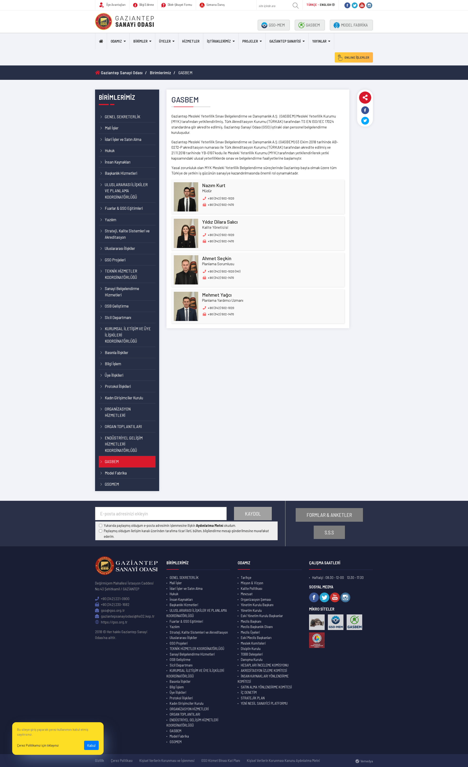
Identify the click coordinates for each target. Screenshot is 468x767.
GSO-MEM (277, 24)
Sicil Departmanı (118, 317)
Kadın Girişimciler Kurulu (124, 397)
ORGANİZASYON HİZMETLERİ (118, 412)
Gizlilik (99, 760)
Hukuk (110, 150)
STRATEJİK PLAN (253, 698)
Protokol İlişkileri (118, 386)
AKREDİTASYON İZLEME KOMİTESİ (264, 670)
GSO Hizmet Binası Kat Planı (220, 760)
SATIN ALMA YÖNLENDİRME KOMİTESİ (266, 687)
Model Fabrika (116, 472)
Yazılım (110, 219)
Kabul (91, 745)
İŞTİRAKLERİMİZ (219, 41)
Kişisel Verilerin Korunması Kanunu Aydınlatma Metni (283, 760)
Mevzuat (247, 594)
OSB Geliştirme (117, 305)
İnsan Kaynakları (117, 161)
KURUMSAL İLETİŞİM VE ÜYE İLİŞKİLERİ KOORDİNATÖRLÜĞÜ (128, 334)
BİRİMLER (140, 41)
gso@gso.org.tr (112, 610)
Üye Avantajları (116, 5)
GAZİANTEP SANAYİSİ (285, 41)
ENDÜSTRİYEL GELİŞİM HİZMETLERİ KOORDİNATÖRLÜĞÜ (124, 444)
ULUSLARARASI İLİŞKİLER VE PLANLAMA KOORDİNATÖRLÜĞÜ (126, 190)
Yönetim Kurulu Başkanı (257, 605)
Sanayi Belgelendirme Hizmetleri (122, 291)
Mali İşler (111, 127)
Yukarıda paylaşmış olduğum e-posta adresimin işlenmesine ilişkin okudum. (170, 525)
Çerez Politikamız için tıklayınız (38, 745)
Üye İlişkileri (114, 375)
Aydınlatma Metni (209, 525)
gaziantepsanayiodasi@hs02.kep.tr (127, 616)
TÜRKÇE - (313, 5)
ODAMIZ (116, 41)
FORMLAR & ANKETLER (329, 515)
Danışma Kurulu (252, 659)
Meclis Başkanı (251, 621)
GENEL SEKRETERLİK (122, 116)
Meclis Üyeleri (250, 632)
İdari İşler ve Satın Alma (123, 139)
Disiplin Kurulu (251, 648)
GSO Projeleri (115, 259)
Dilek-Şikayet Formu (179, 5)
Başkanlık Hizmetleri (121, 173)
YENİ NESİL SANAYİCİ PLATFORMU (264, 703)
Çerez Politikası (122, 760)
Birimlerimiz (160, 72)
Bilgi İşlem (113, 363)
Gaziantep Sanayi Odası (121, 72)
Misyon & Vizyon (252, 583)
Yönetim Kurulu (251, 610)
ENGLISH (325, 5)
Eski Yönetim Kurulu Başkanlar (262, 615)
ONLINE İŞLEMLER (356, 57)
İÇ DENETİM (249, 692)
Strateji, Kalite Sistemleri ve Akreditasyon (127, 233)
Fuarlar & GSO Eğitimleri (124, 208)
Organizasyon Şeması (256, 599)
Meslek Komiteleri (253, 643)
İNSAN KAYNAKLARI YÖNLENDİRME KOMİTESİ (263, 679)
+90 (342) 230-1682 (114, 604)
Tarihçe (246, 577)
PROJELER (250, 41)
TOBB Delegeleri (252, 654)
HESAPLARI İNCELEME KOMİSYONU (265, 665)
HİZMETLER (190, 41)
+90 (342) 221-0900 (114, 598)
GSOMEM (112, 484)
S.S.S (329, 532)
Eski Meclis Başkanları (256, 637)
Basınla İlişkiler (116, 352)
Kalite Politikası (251, 588)
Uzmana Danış (215, 5)
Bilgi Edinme (146, 5)
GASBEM (313, 24)
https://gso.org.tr (113, 622)
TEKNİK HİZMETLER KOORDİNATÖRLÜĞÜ (121, 274)
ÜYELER (165, 41)
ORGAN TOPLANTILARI (123, 426)
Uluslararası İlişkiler (120, 248)
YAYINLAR (319, 41)
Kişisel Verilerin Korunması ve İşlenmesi (167, 760)
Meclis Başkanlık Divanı (257, 626)
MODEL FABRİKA (354, 24)
